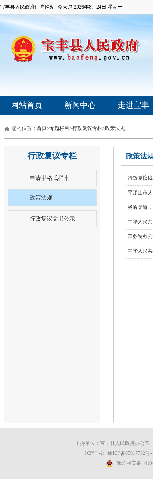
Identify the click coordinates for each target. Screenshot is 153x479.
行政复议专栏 (87, 128)
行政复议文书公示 (52, 219)
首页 (42, 128)
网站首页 (26, 105)
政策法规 (115, 128)
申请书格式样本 (49, 178)
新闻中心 (80, 105)
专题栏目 (59, 128)
